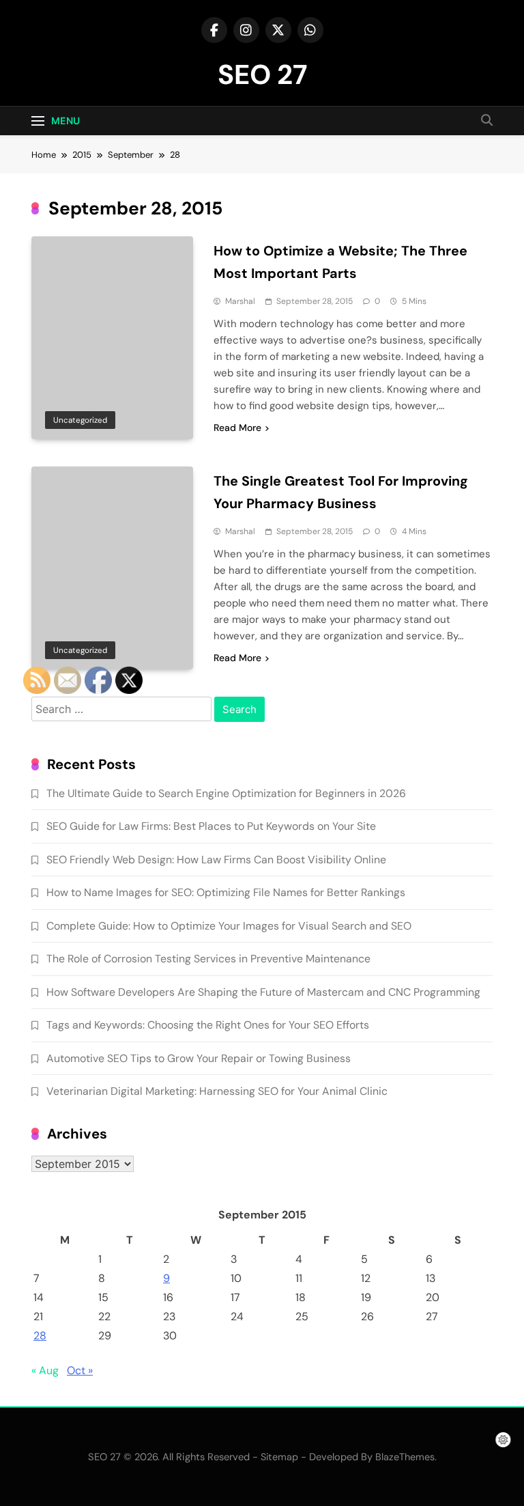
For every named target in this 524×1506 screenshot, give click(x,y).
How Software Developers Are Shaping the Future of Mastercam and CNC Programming (263, 992)
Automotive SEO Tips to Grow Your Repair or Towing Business (198, 1058)
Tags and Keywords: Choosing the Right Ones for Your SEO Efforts (207, 1025)
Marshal (240, 301)
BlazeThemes (405, 1457)
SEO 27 (262, 74)
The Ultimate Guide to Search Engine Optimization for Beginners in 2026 (226, 793)
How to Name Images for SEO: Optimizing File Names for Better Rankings (225, 892)
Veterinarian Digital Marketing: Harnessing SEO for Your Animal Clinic (217, 1091)
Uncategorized (80, 420)
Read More (237, 427)
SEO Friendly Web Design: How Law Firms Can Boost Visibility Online (216, 859)
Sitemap (279, 1457)
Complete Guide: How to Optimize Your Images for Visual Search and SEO (228, 926)
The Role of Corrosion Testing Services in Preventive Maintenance (208, 958)
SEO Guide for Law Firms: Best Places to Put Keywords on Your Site (211, 826)
